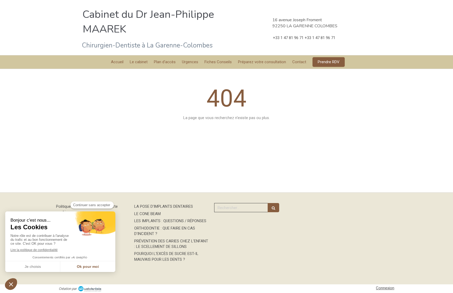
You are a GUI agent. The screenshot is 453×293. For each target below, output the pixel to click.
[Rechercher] (273, 207)
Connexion (385, 288)
